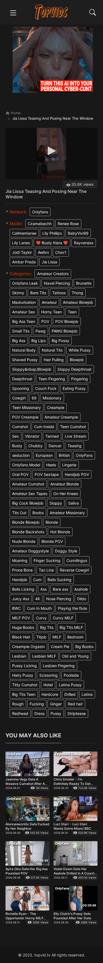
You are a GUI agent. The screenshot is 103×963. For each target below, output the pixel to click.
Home (15, 113)
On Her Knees (65, 493)
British (64, 455)
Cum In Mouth (39, 608)
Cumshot (20, 426)
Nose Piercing (58, 598)
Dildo (81, 598)
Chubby (35, 445)
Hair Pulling (54, 359)
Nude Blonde (23, 541)
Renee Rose (68, 223)
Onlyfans (40, 212)
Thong (77, 292)
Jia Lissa (49, 262)
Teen (72, 312)
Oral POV (20, 474)
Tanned (52, 436)
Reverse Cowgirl (74, 570)
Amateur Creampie (61, 417)
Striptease (76, 713)
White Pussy (80, 350)
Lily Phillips (52, 233)
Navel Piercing (57, 283)
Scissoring (48, 675)
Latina (87, 694)
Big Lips (38, 340)
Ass (43, 589)
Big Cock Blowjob (27, 503)
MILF (56, 637)
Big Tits (47, 627)
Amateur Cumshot (28, 484)
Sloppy (55, 503)
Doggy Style (66, 551)
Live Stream (75, 436)
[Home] (51, 12)
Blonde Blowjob (26, 522)
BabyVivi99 (78, 233)
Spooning (20, 388)
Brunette (83, 283)
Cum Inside (44, 426)
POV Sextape (47, 474)
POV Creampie (25, 417)
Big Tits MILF (71, 627)
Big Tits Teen (23, 694)
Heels (51, 465)
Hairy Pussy (22, 675)
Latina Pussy (70, 684)
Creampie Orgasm (28, 646)
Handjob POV (77, 474)
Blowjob (77, 359)
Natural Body (24, 350)
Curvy (41, 618)
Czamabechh (40, 223)
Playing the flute (72, 608)
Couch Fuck (46, 388)
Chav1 (60, 252)
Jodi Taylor (22, 252)
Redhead (20, 713)
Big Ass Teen (23, 321)
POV (45, 321)
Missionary (52, 398)
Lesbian (19, 656)
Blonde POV (52, 541)
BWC (16, 608)
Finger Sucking (47, 560)
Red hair (75, 704)
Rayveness (83, 242)
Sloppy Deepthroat (74, 369)
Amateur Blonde (64, 484)
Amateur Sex (23, 312)
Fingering (79, 378)
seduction (21, 455)
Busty (17, 445)
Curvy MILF (63, 618)
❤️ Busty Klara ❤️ (52, 242)
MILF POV (21, 618)
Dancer (55, 445)
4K (37, 598)
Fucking (37, 704)
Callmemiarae (24, 233)
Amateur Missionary (67, 512)
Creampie (55, 407)
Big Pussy (60, 340)
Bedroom (75, 637)
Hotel (48, 684)
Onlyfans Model (26, 465)
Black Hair (21, 637)
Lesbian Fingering (59, 665)
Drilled (70, 694)
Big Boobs (84, 646)
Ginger (56, 704)
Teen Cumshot (73, 426)
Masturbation (24, 302)
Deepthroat (22, 378)
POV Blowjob (66, 321)
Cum (37, 579)
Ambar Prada (24, 262)
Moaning (19, 560)
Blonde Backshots (28, 531)
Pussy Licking (24, 665)
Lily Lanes (21, 242)
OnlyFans (84, 455)
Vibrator (32, 436)
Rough (18, 704)
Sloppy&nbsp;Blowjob (31, 369)
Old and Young (75, 656)
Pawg (40, 331)
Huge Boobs (23, 627)
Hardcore (49, 694)
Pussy (56, 713)
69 (34, 398)
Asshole (81, 589)
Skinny (18, 292)
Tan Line (46, 570)
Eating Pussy (74, 388)
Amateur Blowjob (78, 302)
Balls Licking (23, 589)
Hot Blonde (60, 531)
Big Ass (18, 340)
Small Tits (20, 331)
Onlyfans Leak (25, 283)
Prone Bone (22, 570)
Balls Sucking (59, 579)
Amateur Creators (53, 273)
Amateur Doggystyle (30, 551)
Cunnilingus (76, 560)
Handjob (19, 579)
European (44, 455)
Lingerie (69, 465)
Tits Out (19, 512)
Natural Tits (52, 350)
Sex (15, 436)
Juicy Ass (20, 598)
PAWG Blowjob (64, 331)
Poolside (71, 675)
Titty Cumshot (24, 684)
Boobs (38, 512)
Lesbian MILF (44, 656)
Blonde (52, 522)
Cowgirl (19, 398)
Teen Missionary (26, 407)
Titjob (41, 637)
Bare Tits (38, 292)
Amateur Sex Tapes (29, 493)
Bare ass (60, 589)
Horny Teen (51, 312)
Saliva (73, 503)
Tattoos (59, 292)
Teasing (75, 445)
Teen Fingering (51, 378)
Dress (39, 713)
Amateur (49, 302)
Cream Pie (60, 646)
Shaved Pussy (25, 359)
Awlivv (43, 252)
